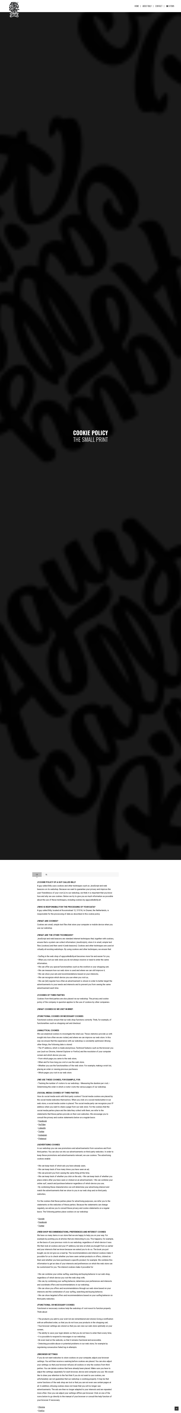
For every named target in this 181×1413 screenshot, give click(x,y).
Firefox (41, 1411)
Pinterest (42, 1138)
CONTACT (158, 6)
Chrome (41, 1407)
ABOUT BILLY (147, 6)
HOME (137, 6)
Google (41, 1219)
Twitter (41, 1131)
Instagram (42, 1135)
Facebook (42, 1121)
